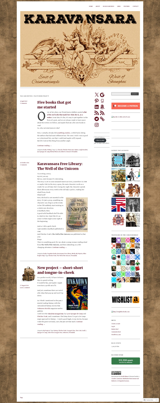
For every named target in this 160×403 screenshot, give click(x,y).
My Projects (79, 253)
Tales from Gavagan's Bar (55, 332)
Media (73, 253)
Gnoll (83, 330)
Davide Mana (124, 376)
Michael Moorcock (55, 151)
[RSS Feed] (96, 112)
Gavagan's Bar (71, 330)
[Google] (102, 95)
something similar (63, 133)
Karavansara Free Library (64, 253)
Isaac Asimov (74, 149)
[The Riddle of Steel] (118, 190)
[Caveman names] (133, 190)
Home (91, 6)
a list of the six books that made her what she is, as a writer (67, 114)
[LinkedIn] (96, 106)
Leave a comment (25, 287)
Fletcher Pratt (67, 149)
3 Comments (23, 103)
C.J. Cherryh (59, 149)
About (98, 6)
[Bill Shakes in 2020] (133, 220)
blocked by (128, 362)
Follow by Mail (100, 140)
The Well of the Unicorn (63, 255)
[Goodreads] (102, 101)
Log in (113, 326)
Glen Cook (78, 330)
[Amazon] (102, 106)
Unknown (65, 332)
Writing (49, 149)
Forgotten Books (51, 253)
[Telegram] (96, 118)
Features (127, 6)
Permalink (74, 151)
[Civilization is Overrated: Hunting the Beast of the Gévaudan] (118, 175)
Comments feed (116, 332)
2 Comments (23, 165)
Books (45, 149)
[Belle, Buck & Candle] (133, 205)
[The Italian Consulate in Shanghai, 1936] (133, 160)
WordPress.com (116, 334)
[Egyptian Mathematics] (118, 220)
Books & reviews (108, 6)
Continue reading (44, 146)
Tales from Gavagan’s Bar (56, 314)
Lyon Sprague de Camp (75, 314)
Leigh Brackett (83, 149)
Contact (135, 6)
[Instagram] (96, 124)
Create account (115, 324)
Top (21, 397)
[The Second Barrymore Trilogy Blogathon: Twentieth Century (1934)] (118, 160)
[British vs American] (118, 205)
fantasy (56, 330)
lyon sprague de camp (43, 151)
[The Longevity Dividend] (133, 175)
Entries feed (114, 329)
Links (119, 6)
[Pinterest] (96, 101)
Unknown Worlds (43, 308)
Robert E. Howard (66, 151)
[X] (96, 95)
